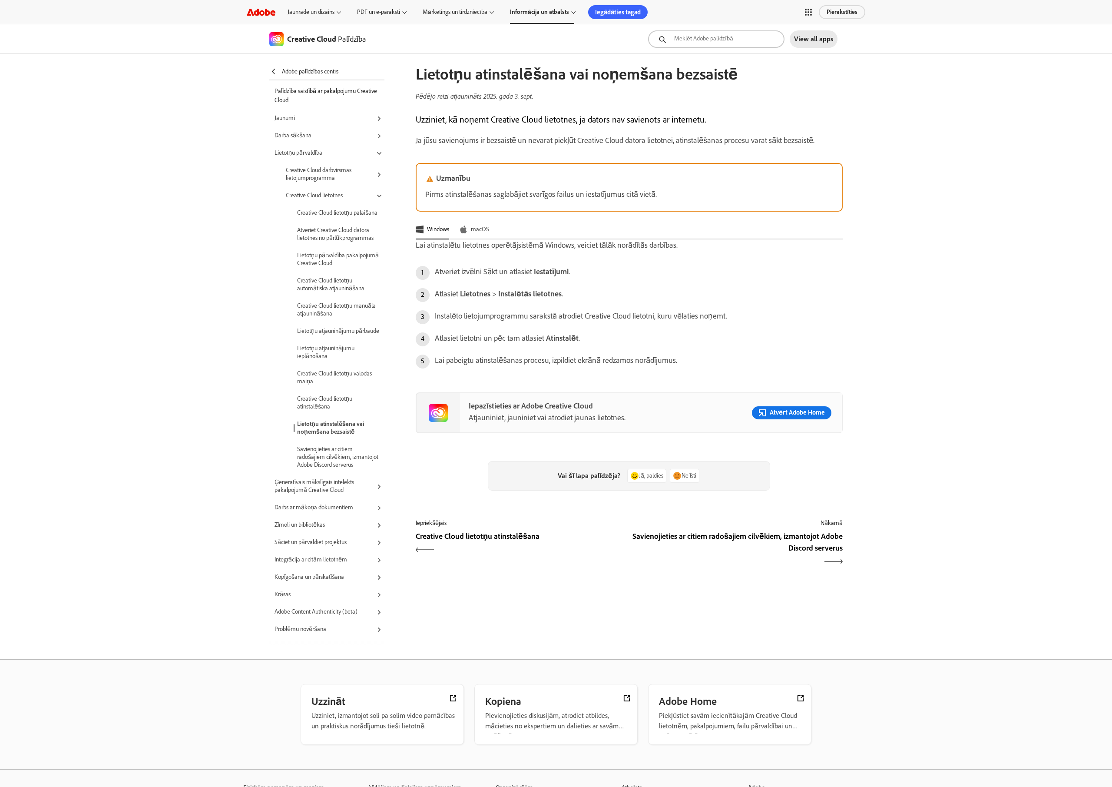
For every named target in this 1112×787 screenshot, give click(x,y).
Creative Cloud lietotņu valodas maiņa (334, 377)
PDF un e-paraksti (378, 12)
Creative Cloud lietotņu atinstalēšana (324, 402)
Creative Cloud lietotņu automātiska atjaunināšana (330, 284)
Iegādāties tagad (618, 12)
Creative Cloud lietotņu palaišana (337, 212)
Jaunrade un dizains (311, 12)
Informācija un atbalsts (539, 12)
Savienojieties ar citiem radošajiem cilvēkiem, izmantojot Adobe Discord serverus (337, 456)
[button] (808, 12)
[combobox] (716, 39)
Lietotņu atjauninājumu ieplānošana (325, 352)
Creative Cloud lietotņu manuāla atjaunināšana (336, 309)
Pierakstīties (842, 12)
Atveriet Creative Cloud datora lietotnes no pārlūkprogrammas (335, 234)
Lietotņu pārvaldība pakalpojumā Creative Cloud (338, 259)
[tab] (432, 229)
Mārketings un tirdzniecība (455, 12)
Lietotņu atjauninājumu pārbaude (338, 331)
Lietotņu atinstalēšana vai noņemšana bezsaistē (330, 427)
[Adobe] (261, 12)
